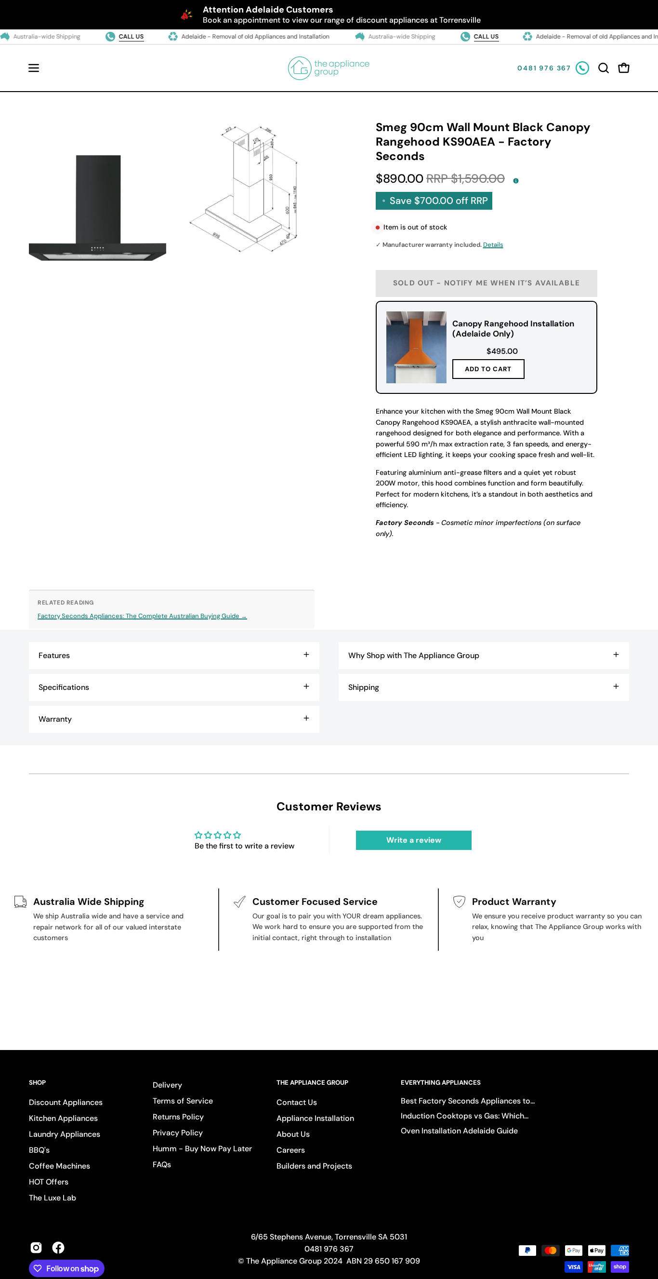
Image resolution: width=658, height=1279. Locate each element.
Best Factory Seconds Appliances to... (468, 1101)
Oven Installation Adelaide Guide (459, 1131)
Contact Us (296, 1102)
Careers (290, 1150)
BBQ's (39, 1150)
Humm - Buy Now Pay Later (202, 1149)
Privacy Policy (178, 1133)
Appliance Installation (315, 1118)
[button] (603, 68)
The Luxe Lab (52, 1198)
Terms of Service (183, 1101)
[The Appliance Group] (329, 68)
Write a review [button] (413, 840)
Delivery (167, 1085)
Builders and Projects (314, 1166)
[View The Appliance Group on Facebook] (58, 1247)
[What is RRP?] (516, 180)
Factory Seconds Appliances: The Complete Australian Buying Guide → (142, 616)
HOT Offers (48, 1182)
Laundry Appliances (64, 1134)
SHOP (37, 1083)
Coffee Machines (59, 1166)
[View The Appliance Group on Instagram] (36, 1247)
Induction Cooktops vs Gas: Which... (464, 1116)
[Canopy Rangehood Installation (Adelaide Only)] (416, 347)
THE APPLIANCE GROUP (312, 1083)
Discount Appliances (66, 1102)
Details (493, 245)
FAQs (162, 1164)
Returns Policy (178, 1117)
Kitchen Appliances (63, 1118)
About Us (293, 1134)
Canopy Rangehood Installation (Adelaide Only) (513, 328)
